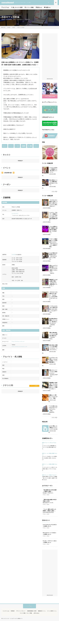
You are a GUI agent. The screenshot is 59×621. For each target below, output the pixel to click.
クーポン (17, 146)
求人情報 (30, 146)
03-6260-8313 (15, 213)
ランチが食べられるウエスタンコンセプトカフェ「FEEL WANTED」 (53, 409)
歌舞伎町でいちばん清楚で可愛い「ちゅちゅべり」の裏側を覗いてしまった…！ (53, 282)
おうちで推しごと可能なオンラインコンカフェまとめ (53, 427)
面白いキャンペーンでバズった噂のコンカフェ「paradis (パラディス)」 (53, 373)
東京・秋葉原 (46, 494)
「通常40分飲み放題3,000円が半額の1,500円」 (50, 501)
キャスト (5, 146)
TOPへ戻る (29, 606)
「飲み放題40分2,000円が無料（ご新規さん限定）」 (50, 491)
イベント (11, 146)
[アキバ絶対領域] (49, 91)
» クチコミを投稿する (34, 385)
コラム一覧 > (54, 191)
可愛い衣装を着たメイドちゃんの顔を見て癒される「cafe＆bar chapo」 (53, 335)
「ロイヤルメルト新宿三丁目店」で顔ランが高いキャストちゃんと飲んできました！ (53, 203)
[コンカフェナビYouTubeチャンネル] (49, 138)
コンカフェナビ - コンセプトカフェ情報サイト (12, 618)
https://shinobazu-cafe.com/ (18, 341)
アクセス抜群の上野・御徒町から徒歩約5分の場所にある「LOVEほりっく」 (53, 229)
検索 (6, 7)
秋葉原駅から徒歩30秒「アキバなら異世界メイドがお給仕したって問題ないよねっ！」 (53, 385)
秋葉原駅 (14, 254)
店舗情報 (24, 146)
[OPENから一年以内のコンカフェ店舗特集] (49, 159)
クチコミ (36, 146)
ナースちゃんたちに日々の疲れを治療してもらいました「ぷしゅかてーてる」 (53, 309)
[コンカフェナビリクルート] (49, 125)
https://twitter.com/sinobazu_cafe (19, 346)
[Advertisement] (50, 56)
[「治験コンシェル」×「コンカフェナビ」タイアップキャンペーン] (49, 113)
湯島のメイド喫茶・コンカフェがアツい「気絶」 (53, 396)
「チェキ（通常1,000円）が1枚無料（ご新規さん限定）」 (49, 511)
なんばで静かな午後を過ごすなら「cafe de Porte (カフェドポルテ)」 (53, 256)
